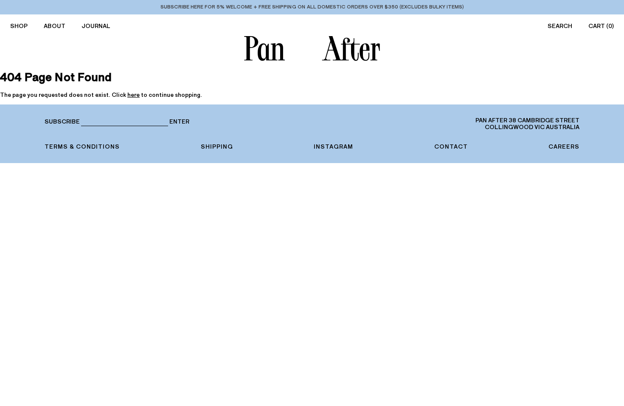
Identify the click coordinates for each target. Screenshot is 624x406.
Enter (179, 121)
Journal (96, 26)
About (54, 26)
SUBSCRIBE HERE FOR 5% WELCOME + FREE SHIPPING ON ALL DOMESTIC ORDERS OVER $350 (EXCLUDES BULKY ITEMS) (312, 7)
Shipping (217, 146)
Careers (563, 146)
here (133, 95)
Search (560, 26)
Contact (451, 146)
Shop (19, 26)
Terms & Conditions (82, 146)
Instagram (333, 146)
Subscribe (62, 121)
